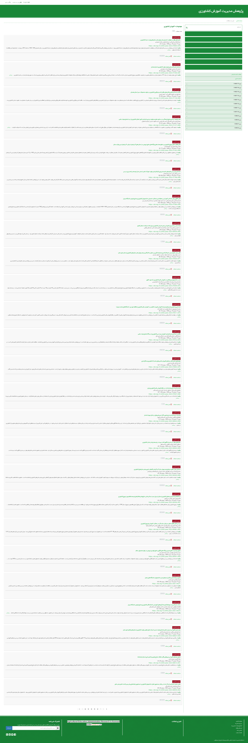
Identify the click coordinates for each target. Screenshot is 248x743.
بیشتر (168, 50)
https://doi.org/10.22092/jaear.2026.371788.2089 (164, 177)
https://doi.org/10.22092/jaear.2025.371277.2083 (164, 125)
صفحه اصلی (239, 20)
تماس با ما (237, 67)
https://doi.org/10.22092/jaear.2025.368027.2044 (164, 636)
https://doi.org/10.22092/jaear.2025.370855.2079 (164, 367)
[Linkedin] (9, 734)
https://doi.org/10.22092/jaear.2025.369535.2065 (164, 231)
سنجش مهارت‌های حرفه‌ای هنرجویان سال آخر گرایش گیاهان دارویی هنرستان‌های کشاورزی (157, 469)
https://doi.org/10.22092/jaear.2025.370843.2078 (164, 46)
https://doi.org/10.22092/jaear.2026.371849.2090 (164, 204)
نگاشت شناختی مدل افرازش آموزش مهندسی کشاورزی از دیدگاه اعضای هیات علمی (159, 334)
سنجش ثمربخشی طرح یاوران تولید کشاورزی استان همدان (165, 67)
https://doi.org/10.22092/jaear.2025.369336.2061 (164, 502)
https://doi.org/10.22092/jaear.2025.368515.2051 (164, 663)
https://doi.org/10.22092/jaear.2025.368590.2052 (164, 690)
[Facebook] (14, 734)
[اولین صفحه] (106, 709)
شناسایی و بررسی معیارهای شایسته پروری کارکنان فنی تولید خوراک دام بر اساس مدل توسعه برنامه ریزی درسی (151, 171)
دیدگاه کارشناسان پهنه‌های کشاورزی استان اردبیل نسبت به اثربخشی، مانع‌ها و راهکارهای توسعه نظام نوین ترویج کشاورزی (149, 496)
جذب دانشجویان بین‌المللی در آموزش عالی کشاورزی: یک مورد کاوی (163, 279)
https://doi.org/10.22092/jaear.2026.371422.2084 (164, 150)
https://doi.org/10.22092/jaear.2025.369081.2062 (164, 529)
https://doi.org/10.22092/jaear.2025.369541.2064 (164, 556)
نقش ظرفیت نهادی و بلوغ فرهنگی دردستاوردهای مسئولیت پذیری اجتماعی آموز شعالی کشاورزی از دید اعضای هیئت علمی (149, 119)
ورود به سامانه (16, 2)
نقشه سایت (239, 732)
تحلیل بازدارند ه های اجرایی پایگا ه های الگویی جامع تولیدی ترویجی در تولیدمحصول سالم (158, 550)
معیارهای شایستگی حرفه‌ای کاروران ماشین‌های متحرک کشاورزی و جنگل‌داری (160, 361)
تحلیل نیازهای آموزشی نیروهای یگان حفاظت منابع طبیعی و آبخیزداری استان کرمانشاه (159, 657)
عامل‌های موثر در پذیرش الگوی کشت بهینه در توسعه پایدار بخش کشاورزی (161, 442)
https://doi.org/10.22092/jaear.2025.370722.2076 (164, 340)
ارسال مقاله (237, 56)
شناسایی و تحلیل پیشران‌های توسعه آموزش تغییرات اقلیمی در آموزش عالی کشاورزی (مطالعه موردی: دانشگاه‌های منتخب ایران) (148, 307)
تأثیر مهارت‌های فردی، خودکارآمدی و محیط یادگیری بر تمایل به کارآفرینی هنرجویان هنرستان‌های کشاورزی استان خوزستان (149, 252)
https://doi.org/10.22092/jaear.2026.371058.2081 (164, 73)
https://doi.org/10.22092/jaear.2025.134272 (166, 610)
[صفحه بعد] (82, 709)
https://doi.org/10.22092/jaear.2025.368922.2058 (164, 421)
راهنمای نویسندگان (235, 50)
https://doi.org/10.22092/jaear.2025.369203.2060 (164, 475)
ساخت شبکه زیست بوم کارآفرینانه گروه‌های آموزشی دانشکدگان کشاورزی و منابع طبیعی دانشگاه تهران (154, 604)
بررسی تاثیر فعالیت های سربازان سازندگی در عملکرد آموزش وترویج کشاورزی (160, 523)
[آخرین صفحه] (79, 709)
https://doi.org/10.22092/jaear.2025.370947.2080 (164, 394)
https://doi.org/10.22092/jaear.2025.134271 (166, 583)
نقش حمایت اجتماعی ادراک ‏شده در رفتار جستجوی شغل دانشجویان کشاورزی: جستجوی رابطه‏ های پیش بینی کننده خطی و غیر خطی (147, 684)
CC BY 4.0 (95, 724)
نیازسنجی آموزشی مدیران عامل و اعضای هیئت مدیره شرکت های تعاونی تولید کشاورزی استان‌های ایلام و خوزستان (151, 630)
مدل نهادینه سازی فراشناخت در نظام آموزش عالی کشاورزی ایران (163, 388)
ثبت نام (7, 2)
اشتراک (9, 728)
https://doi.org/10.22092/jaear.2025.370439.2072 (164, 285)
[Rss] (7, 734)
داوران (238, 62)
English (25, 2)
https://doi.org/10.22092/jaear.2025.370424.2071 (164, 258)
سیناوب (216, 740)
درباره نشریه (238, 723)
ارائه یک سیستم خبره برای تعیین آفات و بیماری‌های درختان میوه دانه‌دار (162, 415)
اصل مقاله (165, 56)
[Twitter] (12, 734)
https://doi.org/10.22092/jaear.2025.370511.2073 (164, 313)
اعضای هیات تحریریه (236, 725)
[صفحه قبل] (103, 709)
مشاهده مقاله (176, 56)
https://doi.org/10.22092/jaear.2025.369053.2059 (164, 448)
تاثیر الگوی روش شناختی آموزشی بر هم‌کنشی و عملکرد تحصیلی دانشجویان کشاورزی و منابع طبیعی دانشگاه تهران (151, 198)
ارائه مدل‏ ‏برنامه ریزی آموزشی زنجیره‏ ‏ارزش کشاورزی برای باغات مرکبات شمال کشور (158, 225)
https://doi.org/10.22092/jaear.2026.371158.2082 (164, 98)
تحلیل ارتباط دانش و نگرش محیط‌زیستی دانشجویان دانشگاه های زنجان (162, 577)
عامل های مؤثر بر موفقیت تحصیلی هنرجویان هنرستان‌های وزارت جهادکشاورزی (160, 40)
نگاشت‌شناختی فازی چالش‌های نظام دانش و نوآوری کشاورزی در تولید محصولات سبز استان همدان (155, 92)
